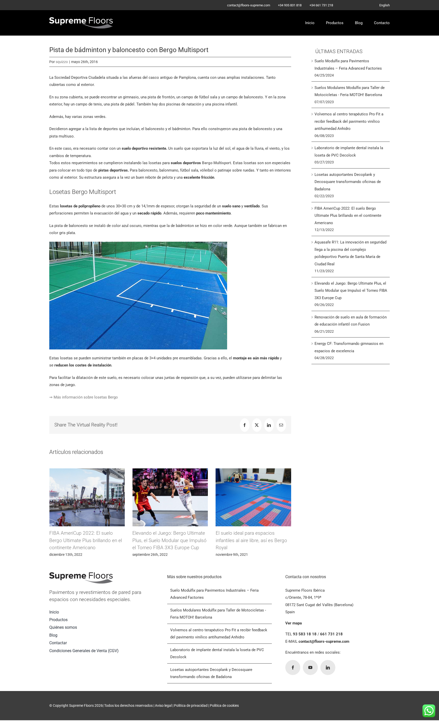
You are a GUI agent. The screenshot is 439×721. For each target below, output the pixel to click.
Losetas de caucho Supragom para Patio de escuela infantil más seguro (254, 540)
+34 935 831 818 (290, 5)
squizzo (62, 62)
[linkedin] (327, 667)
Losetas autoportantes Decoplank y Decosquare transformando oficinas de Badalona (348, 181)
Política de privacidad (191, 705)
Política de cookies (224, 705)
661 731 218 (331, 634)
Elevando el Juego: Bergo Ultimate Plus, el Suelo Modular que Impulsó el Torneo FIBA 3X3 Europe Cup (88, 540)
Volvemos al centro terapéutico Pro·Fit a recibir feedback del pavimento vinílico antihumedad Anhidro (349, 121)
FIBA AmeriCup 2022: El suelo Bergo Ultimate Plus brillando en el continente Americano (348, 215)
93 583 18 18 (305, 634)
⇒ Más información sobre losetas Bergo (83, 397)
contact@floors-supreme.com (248, 5)
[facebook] (292, 667)
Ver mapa (293, 623)
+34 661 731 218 (321, 5)
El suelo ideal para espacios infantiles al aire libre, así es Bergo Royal (169, 540)
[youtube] (310, 667)
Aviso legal (163, 705)
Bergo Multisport (216, 163)
